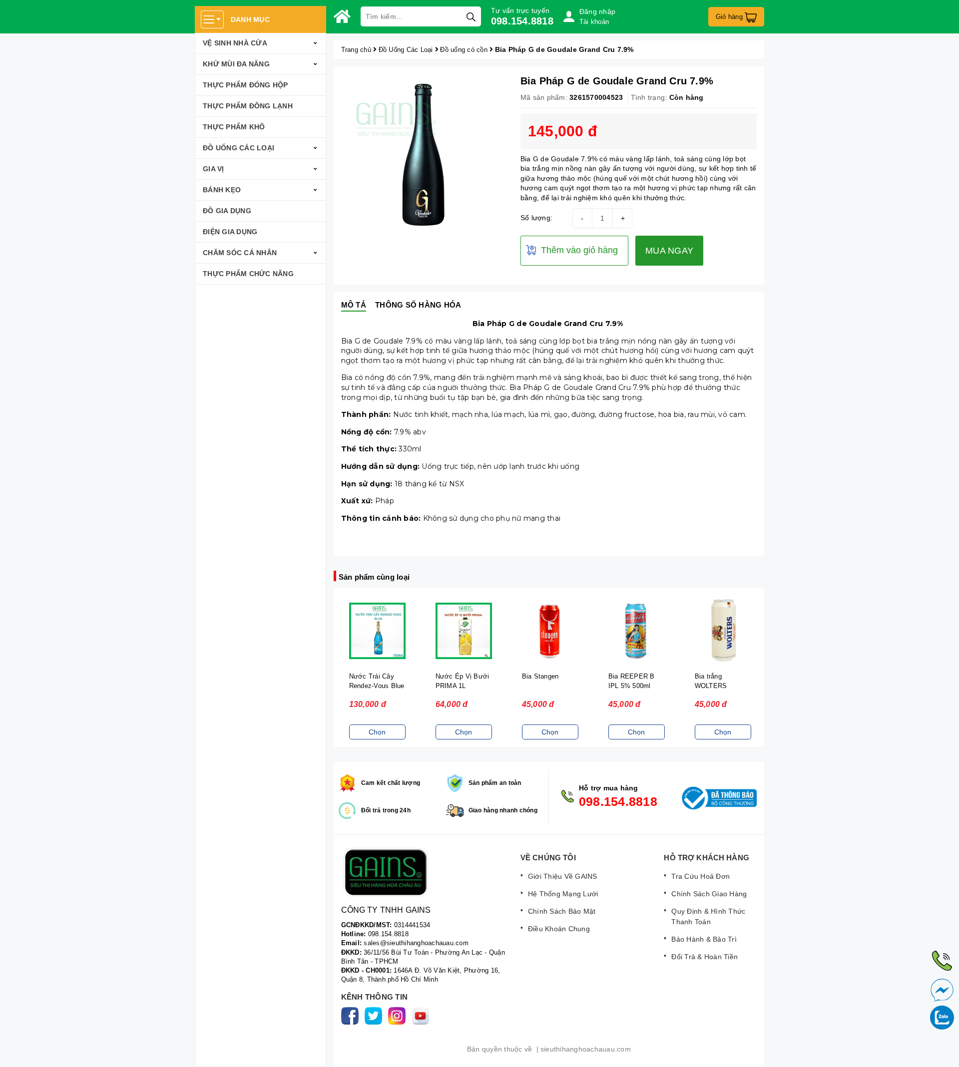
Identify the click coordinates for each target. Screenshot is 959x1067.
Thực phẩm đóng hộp (245, 85)
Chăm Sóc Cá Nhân (240, 253)
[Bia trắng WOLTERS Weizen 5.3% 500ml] (722, 631)
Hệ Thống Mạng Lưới (563, 894)
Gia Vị (213, 169)
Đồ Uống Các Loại (238, 148)
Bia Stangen (539, 676)
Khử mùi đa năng (236, 64)
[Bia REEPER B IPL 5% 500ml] (636, 631)
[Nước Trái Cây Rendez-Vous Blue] (377, 631)
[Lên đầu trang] (942, 1050)
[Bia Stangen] (549, 631)
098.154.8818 (522, 20)
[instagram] (399, 1015)
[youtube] (422, 1015)
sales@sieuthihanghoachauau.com (416, 943)
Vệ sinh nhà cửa (235, 43)
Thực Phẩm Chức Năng (248, 274)
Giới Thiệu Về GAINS (562, 876)
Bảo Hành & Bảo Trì (704, 939)
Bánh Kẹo (222, 190)
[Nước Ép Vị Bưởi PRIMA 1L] (463, 631)
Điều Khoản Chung (559, 929)
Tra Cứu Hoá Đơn (700, 876)
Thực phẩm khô (234, 127)
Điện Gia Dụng (230, 232)
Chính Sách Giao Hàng (709, 894)
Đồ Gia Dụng (227, 211)
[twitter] (375, 1015)
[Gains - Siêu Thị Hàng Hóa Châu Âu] (342, 16)
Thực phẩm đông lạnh (248, 106)
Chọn (376, 732)
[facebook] (352, 1015)
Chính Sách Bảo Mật (562, 911)
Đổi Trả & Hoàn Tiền (704, 957)
